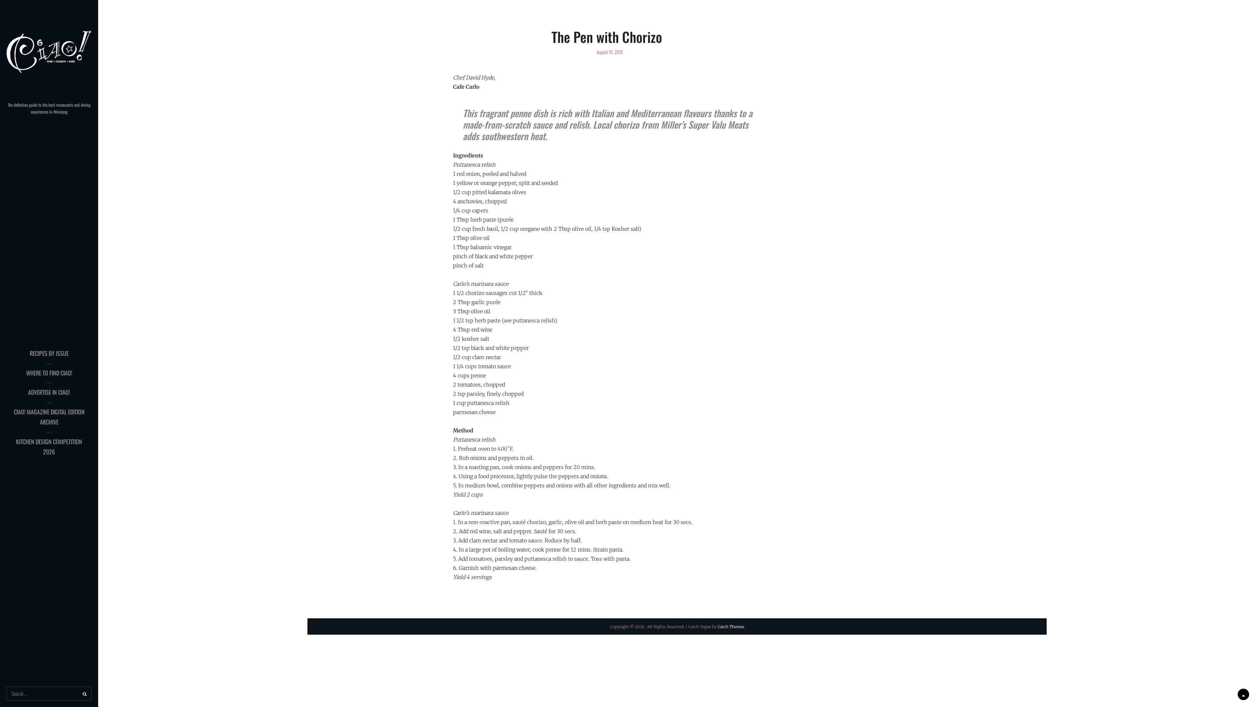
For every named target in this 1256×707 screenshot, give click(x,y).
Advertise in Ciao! (49, 392)
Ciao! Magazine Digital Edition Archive (49, 417)
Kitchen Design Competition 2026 (49, 446)
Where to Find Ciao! (49, 373)
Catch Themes (731, 626)
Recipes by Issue (49, 353)
